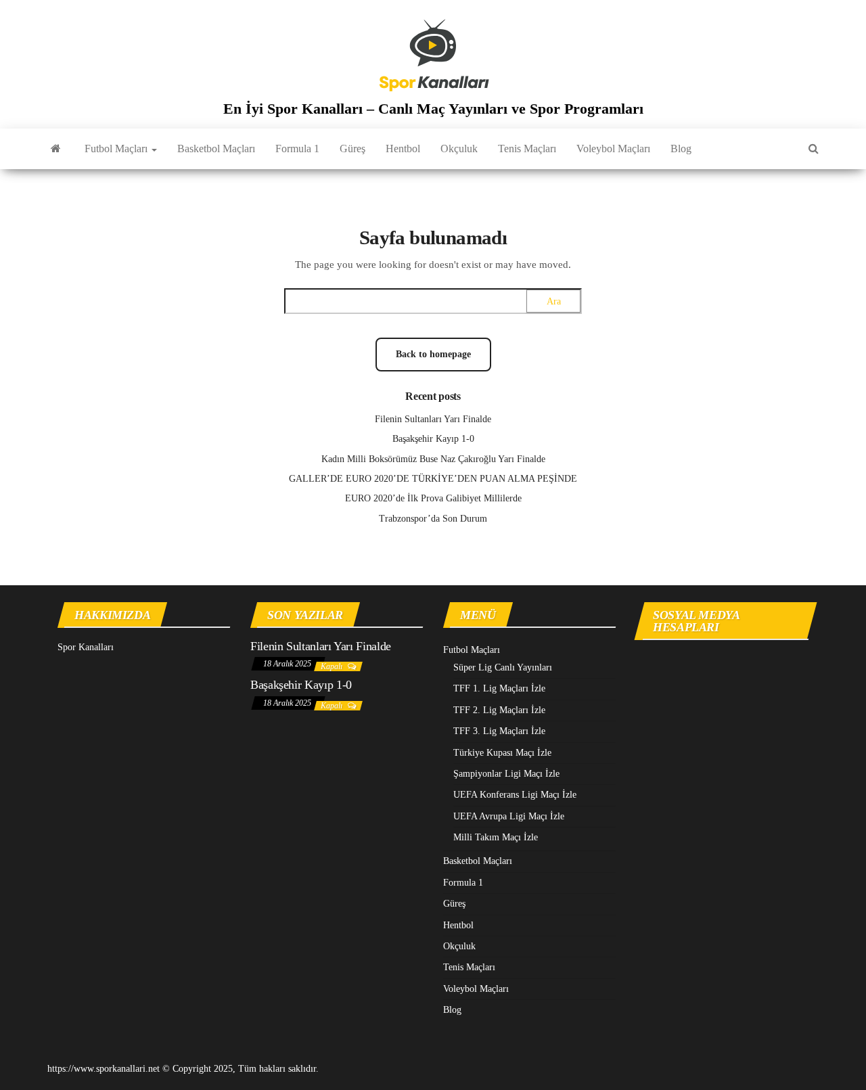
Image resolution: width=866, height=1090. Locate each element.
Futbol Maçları (117, 148)
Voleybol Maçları (613, 148)
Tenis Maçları (527, 148)
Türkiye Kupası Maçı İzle (502, 753)
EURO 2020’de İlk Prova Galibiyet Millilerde (433, 498)
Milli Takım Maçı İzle (495, 837)
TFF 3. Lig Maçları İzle (499, 731)
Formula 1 (297, 148)
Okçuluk (459, 148)
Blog (680, 148)
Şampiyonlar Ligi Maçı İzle (506, 774)
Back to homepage (433, 354)
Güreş (352, 148)
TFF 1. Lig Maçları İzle (499, 688)
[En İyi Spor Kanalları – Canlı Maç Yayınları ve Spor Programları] (55, 149)
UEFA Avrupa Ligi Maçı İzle (508, 816)
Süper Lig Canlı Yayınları (502, 667)
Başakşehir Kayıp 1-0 (433, 439)
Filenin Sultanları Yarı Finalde (433, 419)
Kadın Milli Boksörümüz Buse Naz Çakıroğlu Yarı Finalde (433, 459)
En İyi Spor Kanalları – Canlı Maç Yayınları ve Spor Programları (433, 108)
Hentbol (403, 148)
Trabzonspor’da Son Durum (433, 519)
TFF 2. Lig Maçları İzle (499, 710)
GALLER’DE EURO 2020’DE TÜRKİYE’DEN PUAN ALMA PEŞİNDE (433, 479)
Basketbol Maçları (216, 148)
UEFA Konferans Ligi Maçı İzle (514, 795)
